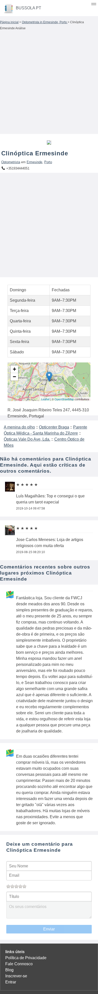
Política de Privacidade (25, 958)
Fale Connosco (19, 964)
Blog (9, 970)
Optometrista (10, 162)
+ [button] (14, 369)
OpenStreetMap (64, 399)
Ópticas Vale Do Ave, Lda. (27, 439)
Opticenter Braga (54, 427)
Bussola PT (28, 8)
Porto (48, 162)
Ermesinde (34, 162)
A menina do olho (19, 427)
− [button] (14, 377)
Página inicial (9, 22)
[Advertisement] (49, 83)
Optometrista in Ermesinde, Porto (45, 22)
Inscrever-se (16, 976)
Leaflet (45, 399)
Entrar (10, 982)
